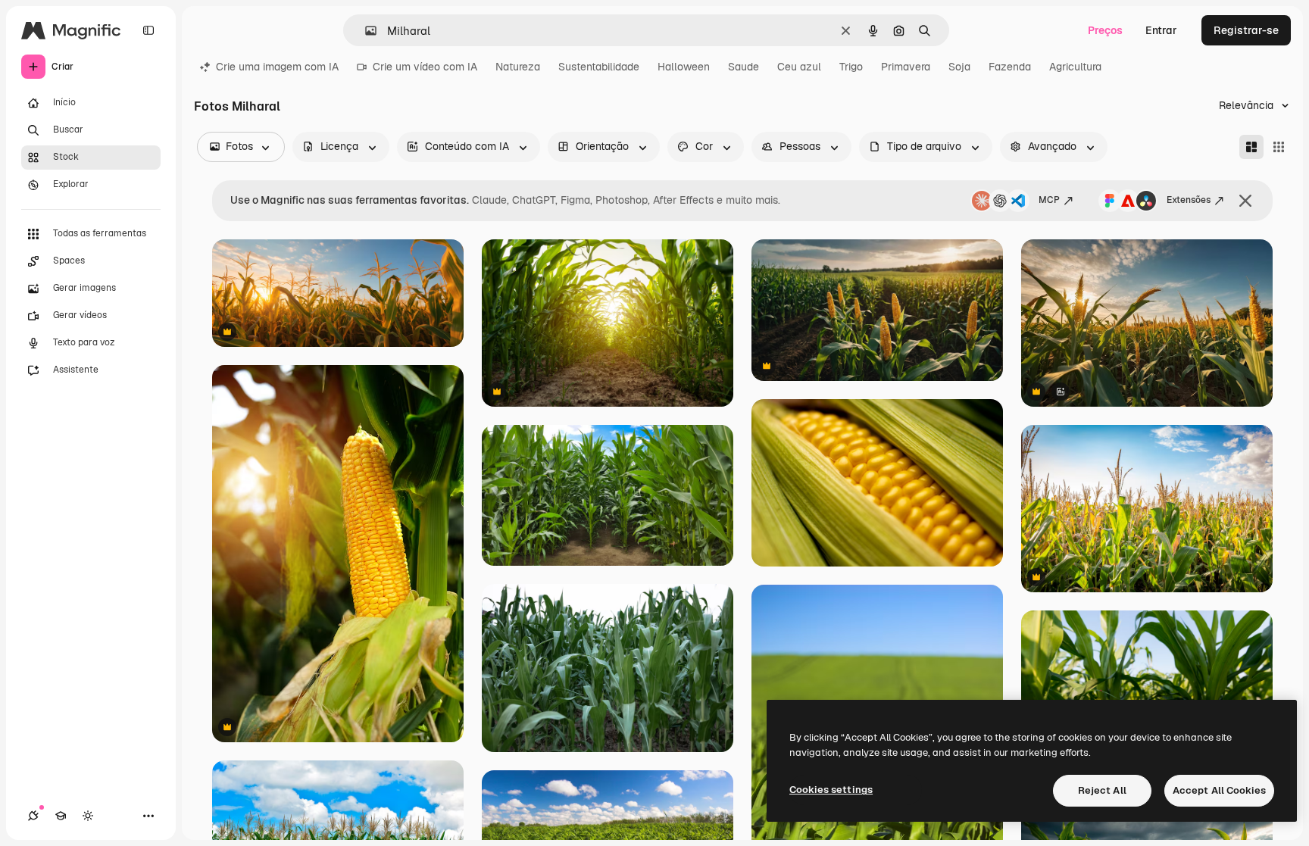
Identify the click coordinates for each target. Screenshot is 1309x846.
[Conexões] (33, 816)
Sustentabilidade (598, 66)
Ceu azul (799, 66)
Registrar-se (1246, 30)
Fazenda (1010, 66)
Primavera (905, 66)
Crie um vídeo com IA (425, 66)
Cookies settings (831, 789)
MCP (1049, 200)
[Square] (1279, 147)
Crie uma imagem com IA (277, 66)
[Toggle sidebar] (148, 30)
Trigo (851, 66)
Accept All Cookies (1219, 790)
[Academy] (60, 816)
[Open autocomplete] (365, 30)
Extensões (1189, 200)
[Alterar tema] (88, 816)
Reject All (1102, 790)
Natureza (517, 66)
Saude (743, 66)
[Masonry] (1251, 147)
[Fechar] (1245, 201)
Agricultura (1075, 66)
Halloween (684, 66)
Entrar (1161, 30)
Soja (959, 66)
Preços (1105, 30)
